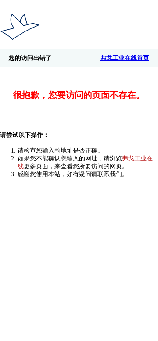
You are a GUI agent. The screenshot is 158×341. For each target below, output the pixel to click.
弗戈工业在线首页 (124, 58)
